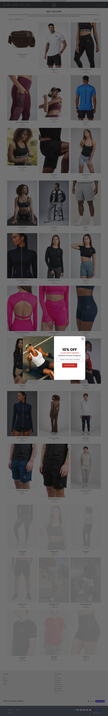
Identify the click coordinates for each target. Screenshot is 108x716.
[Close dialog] (83, 339)
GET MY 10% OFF (70, 365)
